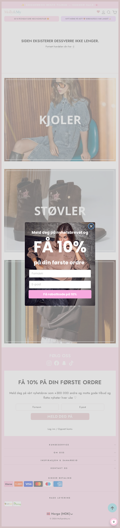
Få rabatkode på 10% (60, 294)
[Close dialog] (91, 226)
